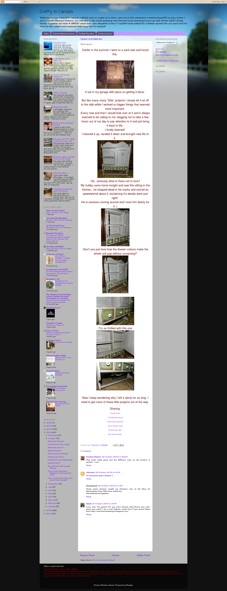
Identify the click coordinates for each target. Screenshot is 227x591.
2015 (49, 426)
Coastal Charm (115, 413)
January (52, 506)
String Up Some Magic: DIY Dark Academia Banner (58, 301)
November (53, 435)
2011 (49, 514)
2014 (49, 429)
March (51, 500)
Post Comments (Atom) (104, 560)
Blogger (129, 585)
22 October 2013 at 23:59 (115, 457)
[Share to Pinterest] (123, 445)
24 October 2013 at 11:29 (110, 486)
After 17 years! (60, 93)
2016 (49, 423)
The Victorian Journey (56, 402)
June (50, 490)
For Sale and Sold (105, 34)
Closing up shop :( (56, 457)
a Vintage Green (53, 340)
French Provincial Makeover (61, 76)
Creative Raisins (93, 457)
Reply (88, 465)
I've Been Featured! (86, 34)
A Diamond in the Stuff (57, 269)
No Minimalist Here (115, 430)
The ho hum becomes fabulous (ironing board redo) (59, 473)
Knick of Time (52, 331)
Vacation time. (59, 43)
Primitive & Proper (54, 323)
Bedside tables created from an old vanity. (63, 158)
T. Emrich (162, 52)
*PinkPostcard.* (53, 308)
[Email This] (114, 445)
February (52, 503)
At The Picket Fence (55, 226)
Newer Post (87, 555)
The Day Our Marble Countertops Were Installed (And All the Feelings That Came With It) (58, 238)
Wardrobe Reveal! (56, 441)
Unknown (90, 472)
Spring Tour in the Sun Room (63, 358)
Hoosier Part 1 (54, 463)
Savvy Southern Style (115, 426)
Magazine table (60, 107)
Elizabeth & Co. (53, 279)
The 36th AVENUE (54, 247)
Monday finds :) (60, 173)
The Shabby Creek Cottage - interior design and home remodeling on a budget (59, 296)
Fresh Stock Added (63, 342)
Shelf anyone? (54, 451)
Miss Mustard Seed (115, 434)
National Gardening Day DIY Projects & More (58, 334)
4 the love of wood (54, 254)
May (50, 493)
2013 (49, 432)
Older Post (143, 555)
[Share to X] (118, 445)
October (52, 438)
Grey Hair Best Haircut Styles (59, 248)
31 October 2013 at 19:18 (104, 504)
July (50, 487)
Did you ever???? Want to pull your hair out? (64, 140)
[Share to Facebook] (121, 445)
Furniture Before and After (64, 34)
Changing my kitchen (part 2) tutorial (62, 190)
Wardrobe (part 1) (56, 447)
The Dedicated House (115, 417)
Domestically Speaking (115, 421)
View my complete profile (166, 55)
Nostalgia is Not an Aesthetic (58, 227)
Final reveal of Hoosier (58, 454)
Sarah (89, 504)
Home (46, 34)
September (53, 484)
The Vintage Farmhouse (56, 386)
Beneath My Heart (54, 233)
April (50, 497)
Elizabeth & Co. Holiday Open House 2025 (64, 283)
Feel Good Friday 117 (55, 325)
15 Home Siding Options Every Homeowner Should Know (59, 272)
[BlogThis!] (116, 445)
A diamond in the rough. (58, 444)
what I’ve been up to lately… (57, 212)
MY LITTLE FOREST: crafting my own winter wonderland (62, 259)
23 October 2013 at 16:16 (107, 472)
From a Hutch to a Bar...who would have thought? (60, 479)
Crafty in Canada (56, 11)
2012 (49, 510)
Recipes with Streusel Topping (59, 220)
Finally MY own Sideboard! (60, 460)
